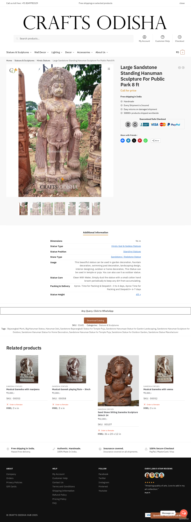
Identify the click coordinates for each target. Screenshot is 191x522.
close (182, 3)
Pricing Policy (59, 499)
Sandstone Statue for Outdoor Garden (129, 332)
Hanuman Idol (52, 328)
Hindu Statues (43, 60)
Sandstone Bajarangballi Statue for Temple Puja (82, 328)
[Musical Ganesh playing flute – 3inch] (72, 369)
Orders (9, 478)
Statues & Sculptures (24, 60)
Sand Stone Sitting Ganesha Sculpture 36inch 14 (118, 414)
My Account (144, 41)
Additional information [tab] (95, 232)
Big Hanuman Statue (35, 328)
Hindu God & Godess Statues (126, 246)
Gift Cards (11, 486)
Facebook (103, 474)
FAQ (54, 503)
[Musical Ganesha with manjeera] (27, 369)
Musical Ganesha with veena (158, 389)
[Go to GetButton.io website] (184, 519)
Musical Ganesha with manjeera (22, 389)
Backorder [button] (27, 438)
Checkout (179, 41)
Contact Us (57, 482)
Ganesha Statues (14, 386)
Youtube (103, 490)
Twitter (102, 478)
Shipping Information (63, 490)
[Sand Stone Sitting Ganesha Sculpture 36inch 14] (118, 380)
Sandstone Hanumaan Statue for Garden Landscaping (131, 328)
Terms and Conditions (63, 486)
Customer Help (162, 41)
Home (9, 60)
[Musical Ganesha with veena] (164, 369)
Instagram (104, 482)
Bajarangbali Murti (15, 328)
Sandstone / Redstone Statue (126, 256)
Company (11, 474)
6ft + (138, 294)
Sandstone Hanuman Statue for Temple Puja (90, 332)
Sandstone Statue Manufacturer (163, 332)
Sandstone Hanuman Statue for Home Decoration (45, 332)
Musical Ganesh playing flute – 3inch (71, 389)
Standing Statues (132, 251)
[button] (108, 68)
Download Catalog (95, 320)
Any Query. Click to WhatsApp (97, 310)
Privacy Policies (14, 482)
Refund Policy (59, 494)
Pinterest (103, 486)
